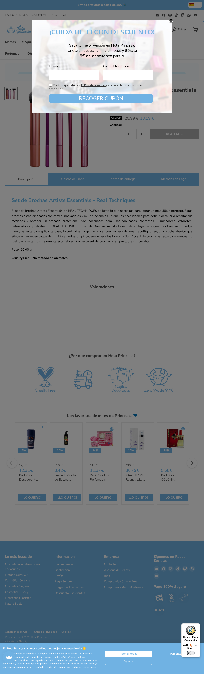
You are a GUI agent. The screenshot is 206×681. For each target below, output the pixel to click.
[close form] (171, 21)
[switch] (191, 653)
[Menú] (197, 625)
